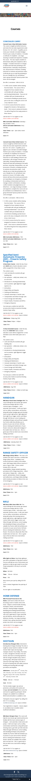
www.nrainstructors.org (12, 750)
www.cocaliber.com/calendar (11, 118)
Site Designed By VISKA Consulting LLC (15, 774)
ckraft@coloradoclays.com (10, 703)
